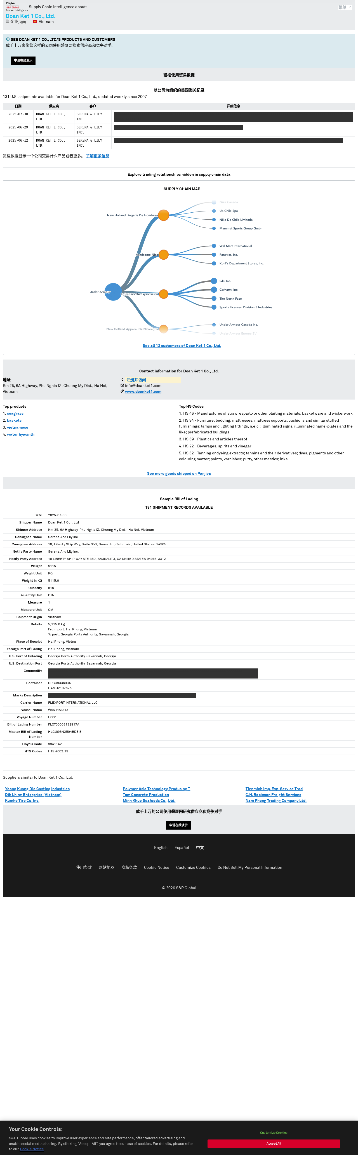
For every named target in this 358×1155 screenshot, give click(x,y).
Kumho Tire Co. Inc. (22, 801)
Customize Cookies (193, 868)
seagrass (15, 413)
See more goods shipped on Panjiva (179, 474)
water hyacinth (20, 434)
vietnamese (17, 427)
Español (182, 848)
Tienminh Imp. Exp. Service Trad (274, 789)
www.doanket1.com (143, 392)
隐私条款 (129, 868)
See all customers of (182, 346)
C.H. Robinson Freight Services (273, 795)
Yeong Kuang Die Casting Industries (37, 789)
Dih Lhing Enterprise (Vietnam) (33, 795)
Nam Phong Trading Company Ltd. (276, 801)
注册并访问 (136, 380)
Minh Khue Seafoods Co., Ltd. (149, 801)
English (161, 848)
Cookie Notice (156, 868)
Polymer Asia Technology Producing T (156, 789)
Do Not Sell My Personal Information (250, 868)
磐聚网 (17, 6)
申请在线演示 (23, 60)
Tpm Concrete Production (146, 795)
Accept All (274, 1143)
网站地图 (106, 868)
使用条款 (84, 868)
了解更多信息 (97, 156)
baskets (14, 420)
